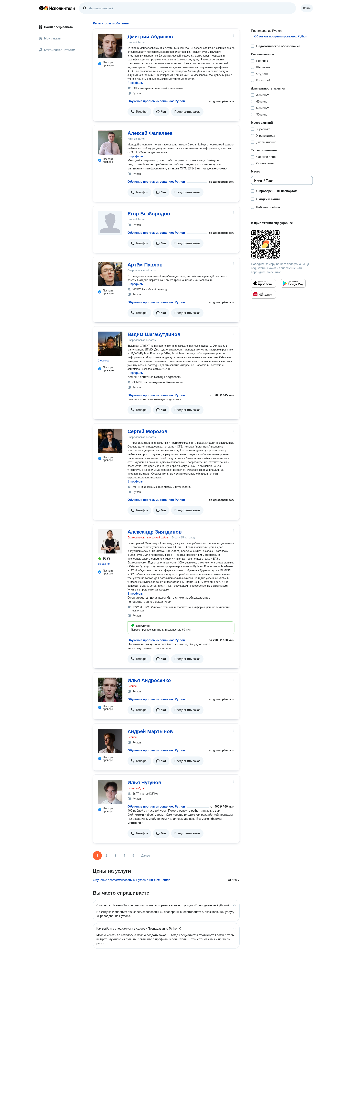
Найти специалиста (58, 27)
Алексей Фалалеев (150, 133)
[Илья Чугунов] (110, 792)
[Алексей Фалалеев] (110, 142)
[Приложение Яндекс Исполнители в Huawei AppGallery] (263, 294)
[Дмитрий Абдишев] (110, 46)
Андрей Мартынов (150, 731)
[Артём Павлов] (110, 274)
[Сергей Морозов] (110, 441)
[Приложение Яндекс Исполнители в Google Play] (293, 283)
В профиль (135, 82)
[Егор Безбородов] (110, 223)
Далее (145, 855)
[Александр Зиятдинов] (110, 541)
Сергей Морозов (147, 431)
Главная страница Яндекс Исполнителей (57, 8)
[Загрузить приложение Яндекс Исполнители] (282, 244)
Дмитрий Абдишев (150, 36)
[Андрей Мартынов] (110, 741)
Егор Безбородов (149, 213)
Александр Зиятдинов (155, 532)
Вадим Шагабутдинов (154, 334)
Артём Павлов (145, 264)
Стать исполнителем (59, 49)
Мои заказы (53, 38)
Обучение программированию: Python (156, 101)
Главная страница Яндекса (41, 8)
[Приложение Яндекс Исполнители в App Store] (263, 283)
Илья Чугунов (144, 782)
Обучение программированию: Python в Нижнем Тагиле (131, 880)
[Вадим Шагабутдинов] (110, 344)
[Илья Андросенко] (110, 690)
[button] (139, 111)
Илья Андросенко (149, 680)
